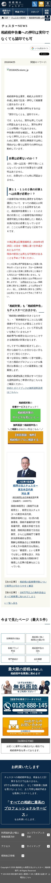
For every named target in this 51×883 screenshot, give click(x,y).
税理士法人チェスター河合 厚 (25, 489)
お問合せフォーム (28, 282)
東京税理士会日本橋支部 (24, 497)
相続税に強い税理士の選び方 (38, 638)
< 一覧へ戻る (10, 603)
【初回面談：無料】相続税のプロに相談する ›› (25, 437)
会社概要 (38, 659)
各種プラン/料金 (13, 649)
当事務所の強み (13, 638)
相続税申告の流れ (38, 649)
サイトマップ (33, 846)
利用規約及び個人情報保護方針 (10, 835)
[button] (47, 18)
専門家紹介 (13, 659)
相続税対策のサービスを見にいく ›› (25, 415)
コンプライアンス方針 (36, 835)
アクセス (5, 846)
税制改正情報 (8, 855)
